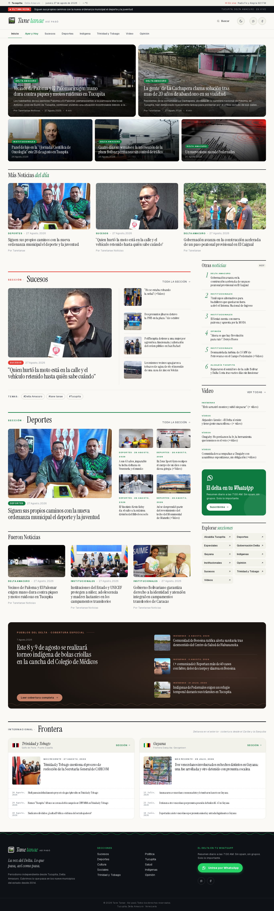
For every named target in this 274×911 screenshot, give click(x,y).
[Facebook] (262, 21)
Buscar (225, 21)
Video (129, 33)
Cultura (101, 864)
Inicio (15, 33)
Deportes (67, 33)
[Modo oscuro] (241, 21)
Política (149, 854)
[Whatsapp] (253, 21)
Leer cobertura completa (37, 697)
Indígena (85, 33)
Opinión (144, 33)
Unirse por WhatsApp (223, 868)
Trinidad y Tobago (108, 33)
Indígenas (151, 869)
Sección (121, 745)
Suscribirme (217, 507)
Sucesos (50, 33)
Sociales (103, 869)
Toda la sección (174, 281)
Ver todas (254, 392)
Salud (148, 864)
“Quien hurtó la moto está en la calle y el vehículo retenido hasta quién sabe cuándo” (82, 9)
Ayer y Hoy (31, 33)
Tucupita (150, 859)
